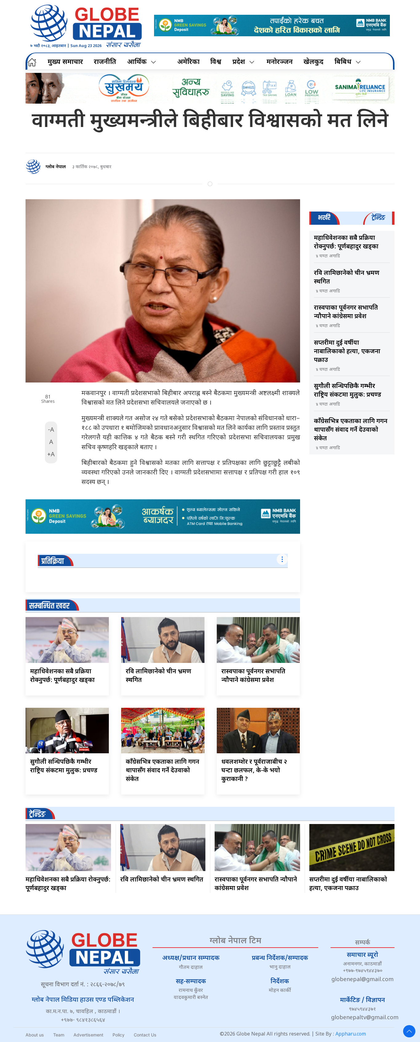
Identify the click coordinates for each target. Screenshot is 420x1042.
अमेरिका (188, 62)
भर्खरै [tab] (324, 217)
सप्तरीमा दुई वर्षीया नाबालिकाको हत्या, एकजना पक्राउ (347, 351)
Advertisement (88, 1034)
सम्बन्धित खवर (49, 606)
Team (58, 1034)
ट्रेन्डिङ (37, 814)
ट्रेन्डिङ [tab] (378, 217)
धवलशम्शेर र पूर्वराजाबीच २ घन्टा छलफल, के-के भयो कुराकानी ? (254, 770)
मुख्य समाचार (65, 62)
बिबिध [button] (343, 62)
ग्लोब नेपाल (56, 167)
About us (35, 1034)
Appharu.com (350, 1034)
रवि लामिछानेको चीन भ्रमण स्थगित (161, 880)
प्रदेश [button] (238, 62)
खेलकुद (313, 62)
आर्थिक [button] (137, 62)
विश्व (215, 62)
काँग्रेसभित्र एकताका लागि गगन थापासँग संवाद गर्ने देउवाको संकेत (162, 770)
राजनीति (105, 62)
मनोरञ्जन (280, 62)
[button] (409, 1031)
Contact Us (145, 1034)
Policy (119, 1034)
